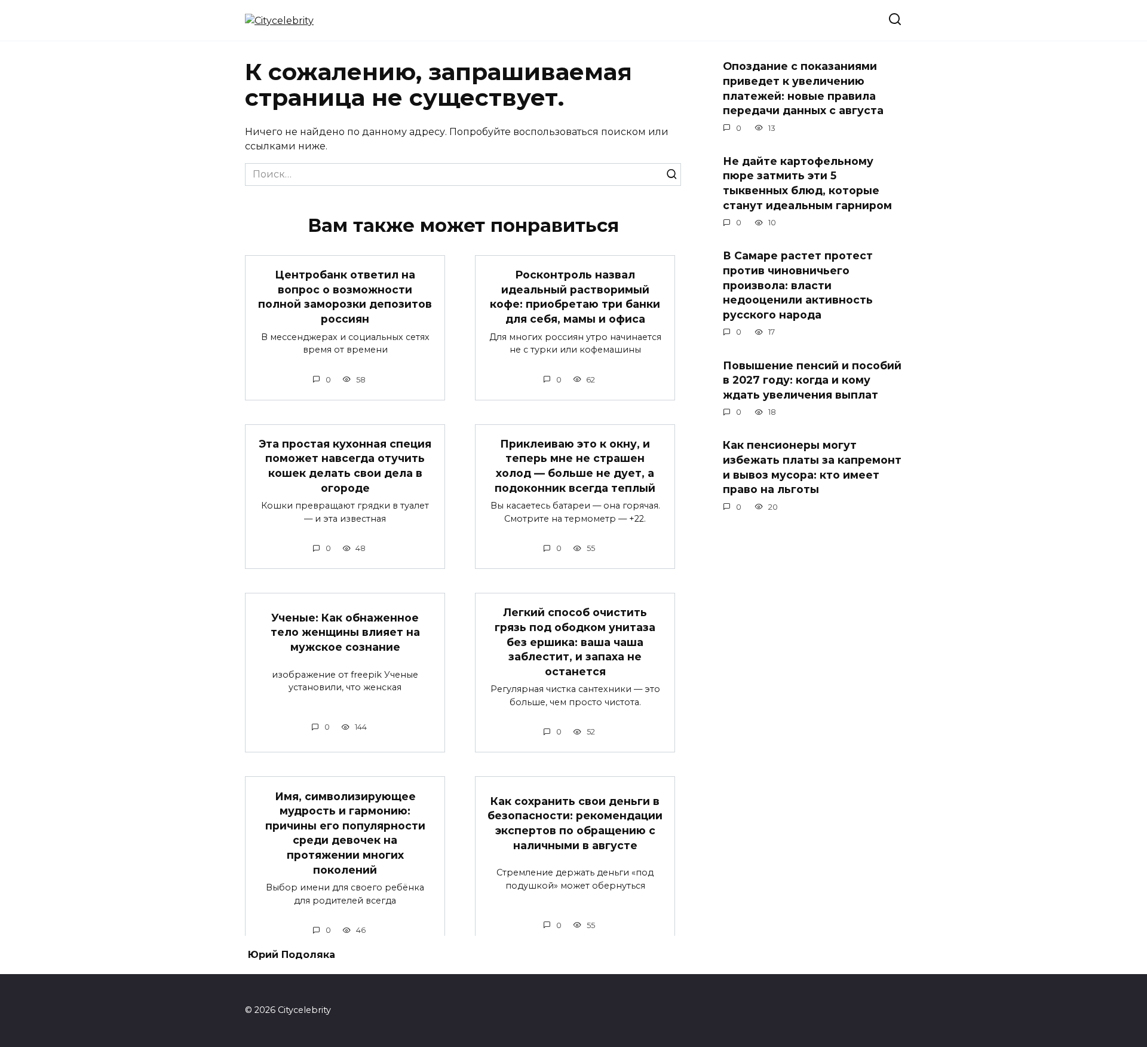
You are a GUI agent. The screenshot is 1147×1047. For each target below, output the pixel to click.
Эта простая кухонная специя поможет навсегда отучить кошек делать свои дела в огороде (345, 465)
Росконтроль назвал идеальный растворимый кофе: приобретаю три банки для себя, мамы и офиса (575, 296)
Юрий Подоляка (291, 954)
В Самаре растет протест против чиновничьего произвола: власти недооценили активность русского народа (798, 285)
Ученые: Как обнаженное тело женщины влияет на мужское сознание (345, 632)
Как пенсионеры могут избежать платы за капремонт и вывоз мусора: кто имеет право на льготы (812, 467)
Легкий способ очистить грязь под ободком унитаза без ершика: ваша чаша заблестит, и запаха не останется (575, 642)
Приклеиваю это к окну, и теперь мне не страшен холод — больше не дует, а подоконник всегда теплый (575, 465)
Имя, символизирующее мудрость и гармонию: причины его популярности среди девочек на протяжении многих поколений (345, 832)
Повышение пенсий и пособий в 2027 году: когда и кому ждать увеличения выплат (812, 379)
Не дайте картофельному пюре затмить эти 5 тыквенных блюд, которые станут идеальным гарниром (807, 183)
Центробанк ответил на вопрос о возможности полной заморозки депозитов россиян (345, 296)
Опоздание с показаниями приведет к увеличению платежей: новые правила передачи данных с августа (803, 88)
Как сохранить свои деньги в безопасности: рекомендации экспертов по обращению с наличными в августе (575, 822)
